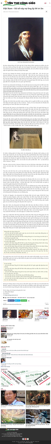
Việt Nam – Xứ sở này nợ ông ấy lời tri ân (9, 319)
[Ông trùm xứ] (4, 329)
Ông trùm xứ (10, 327)
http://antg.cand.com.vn (11, 295)
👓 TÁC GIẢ (28, 386)
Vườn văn (28, 441)
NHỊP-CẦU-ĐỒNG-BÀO (12, 297)
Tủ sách (13, 441)
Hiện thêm (46, 308)
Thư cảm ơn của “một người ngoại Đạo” (41, 319)
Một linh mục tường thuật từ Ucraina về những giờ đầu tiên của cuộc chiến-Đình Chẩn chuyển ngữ (27, 334)
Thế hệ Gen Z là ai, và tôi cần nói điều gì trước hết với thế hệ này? (14, 350)
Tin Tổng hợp (22, 441)
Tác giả (17, 441)
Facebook (12, 300)
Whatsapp (24, 300)
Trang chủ (37, 441)
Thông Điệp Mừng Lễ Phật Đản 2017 (25, 319)
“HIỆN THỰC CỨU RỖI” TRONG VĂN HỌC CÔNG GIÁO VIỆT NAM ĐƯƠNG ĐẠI (17, 354)
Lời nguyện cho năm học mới (14, 339)
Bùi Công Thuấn (6, 366)
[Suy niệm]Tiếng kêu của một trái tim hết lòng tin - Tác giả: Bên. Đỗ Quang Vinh (38, 406)
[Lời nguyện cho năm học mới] (4, 341)
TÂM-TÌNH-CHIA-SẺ (22, 297)
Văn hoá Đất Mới (6, 353)
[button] (50, 3)
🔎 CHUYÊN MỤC (5, 386)
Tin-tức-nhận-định (31, 297)
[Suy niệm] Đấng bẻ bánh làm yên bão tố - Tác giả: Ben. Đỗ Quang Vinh (37, 425)
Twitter (18, 300)
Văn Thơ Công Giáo (6, 357)
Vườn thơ (32, 441)
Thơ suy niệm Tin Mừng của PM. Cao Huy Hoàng (11, 363)
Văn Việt (4, 349)
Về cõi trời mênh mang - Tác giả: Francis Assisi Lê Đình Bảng (12, 425)
